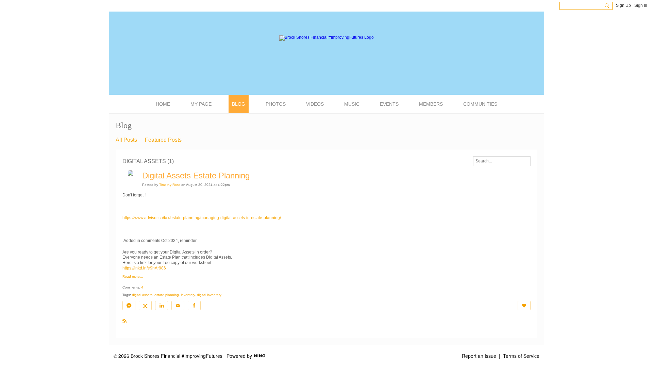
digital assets (142, 295)
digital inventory (209, 295)
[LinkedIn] (161, 305)
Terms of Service (521, 355)
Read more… (132, 276)
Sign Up (623, 5)
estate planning (166, 295)
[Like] (524, 305)
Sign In (640, 5)
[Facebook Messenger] (128, 305)
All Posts (126, 140)
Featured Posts (163, 140)
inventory (188, 295)
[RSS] (124, 320)
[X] (145, 305)
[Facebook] (194, 305)
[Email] (177, 305)
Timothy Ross (169, 185)
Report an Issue (479, 355)
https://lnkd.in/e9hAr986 (144, 268)
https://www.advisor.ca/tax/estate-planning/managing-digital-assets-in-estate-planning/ (201, 217)
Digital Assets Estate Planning (196, 175)
